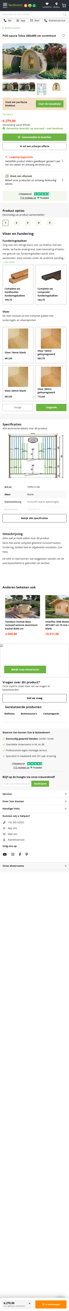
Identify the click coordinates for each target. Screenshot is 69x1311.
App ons (12, 828)
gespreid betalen (28, 738)
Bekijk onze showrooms (25, 669)
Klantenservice (16, 839)
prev (3, 615)
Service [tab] (7, 794)
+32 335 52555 (16, 822)
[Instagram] (12, 855)
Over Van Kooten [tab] (13, 801)
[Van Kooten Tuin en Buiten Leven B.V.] (23, 5)
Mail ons (12, 834)
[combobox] (34, 14)
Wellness (9, 713)
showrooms (24, 744)
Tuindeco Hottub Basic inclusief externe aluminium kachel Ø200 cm (21, 625)
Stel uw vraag (34, 698)
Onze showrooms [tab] (13, 866)
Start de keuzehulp (50, 103)
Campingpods (51, 713)
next (65, 615)
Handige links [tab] (11, 808)
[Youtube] (5, 855)
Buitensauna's (13, 27)
